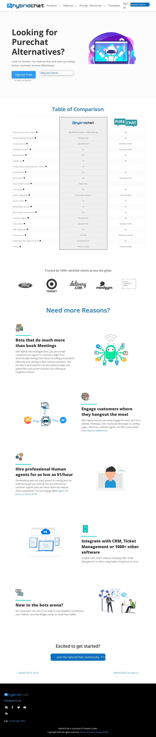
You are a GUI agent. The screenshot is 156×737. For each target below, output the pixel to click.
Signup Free (23, 75)
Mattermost (101, 430)
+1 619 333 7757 (17, 721)
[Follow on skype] (6, 707)
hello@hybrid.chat (12, 700)
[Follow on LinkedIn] (6, 713)
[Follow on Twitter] (18, 707)
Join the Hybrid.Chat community (78, 657)
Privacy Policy (102, 732)
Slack (89, 430)
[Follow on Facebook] (12, 707)
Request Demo (137, 4)
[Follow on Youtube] (24, 707)
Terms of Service (87, 732)
